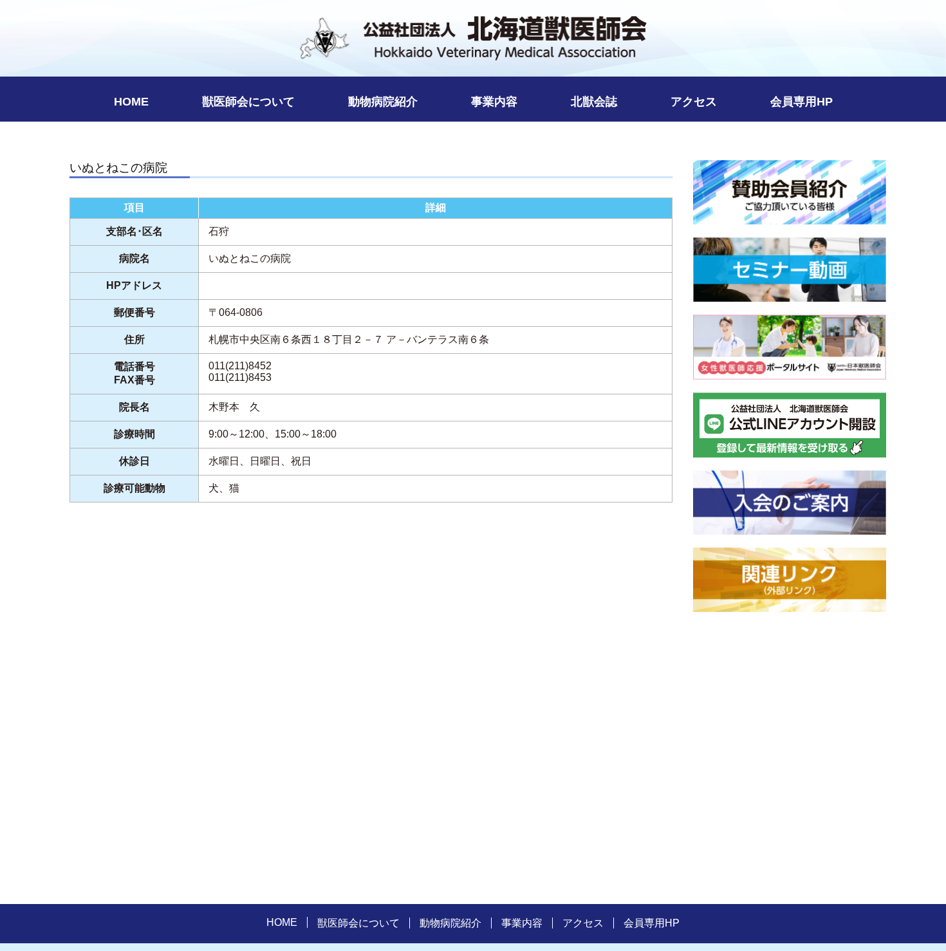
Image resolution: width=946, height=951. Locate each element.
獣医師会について (248, 101)
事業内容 (494, 101)
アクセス (694, 101)
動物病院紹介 (383, 101)
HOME (131, 101)
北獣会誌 (594, 101)
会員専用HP (801, 101)
